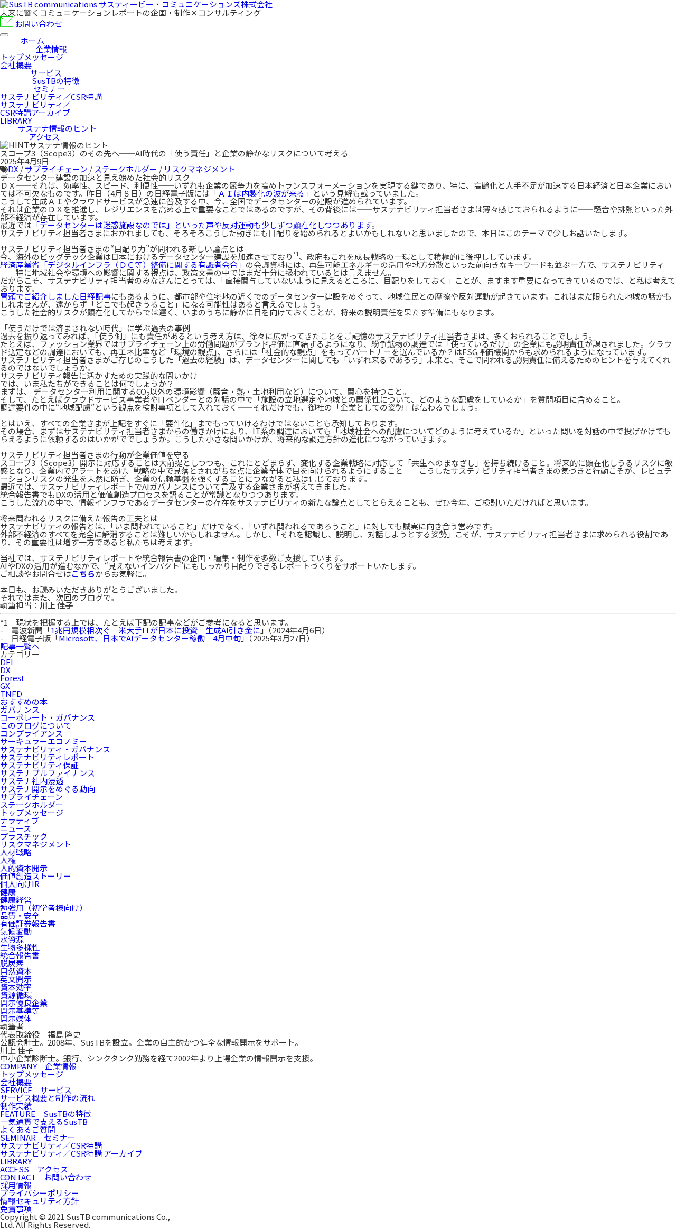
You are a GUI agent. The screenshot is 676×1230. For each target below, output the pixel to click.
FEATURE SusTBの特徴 (45, 1113)
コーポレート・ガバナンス (47, 717)
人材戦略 (16, 852)
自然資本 (16, 970)
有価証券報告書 (27, 923)
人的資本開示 (24, 867)
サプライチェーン (56, 168)
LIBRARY (16, 1161)
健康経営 (16, 899)
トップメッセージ (31, 812)
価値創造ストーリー (35, 875)
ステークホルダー (125, 168)
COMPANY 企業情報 (38, 1065)
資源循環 (16, 994)
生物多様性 (20, 947)
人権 (8, 859)
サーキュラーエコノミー (43, 741)
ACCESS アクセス (34, 1169)
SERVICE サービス (36, 1089)
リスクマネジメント (199, 168)
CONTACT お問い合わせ (45, 1176)
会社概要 (16, 1081)
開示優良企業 (24, 1002)
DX (13, 168)
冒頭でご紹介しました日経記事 (55, 296)
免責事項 (16, 1208)
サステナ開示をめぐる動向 (47, 788)
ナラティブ (19, 820)
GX (5, 685)
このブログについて (35, 725)
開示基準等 (20, 1010)
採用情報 (16, 1184)
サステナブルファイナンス (47, 772)
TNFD (11, 693)
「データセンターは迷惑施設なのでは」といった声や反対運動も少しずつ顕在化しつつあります (201, 224)
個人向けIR (20, 883)
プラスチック (24, 836)
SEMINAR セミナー (38, 1137)
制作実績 (16, 1105)
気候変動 (16, 931)
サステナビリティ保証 (39, 764)
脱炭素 (12, 962)
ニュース (15, 828)
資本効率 (16, 986)
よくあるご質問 (27, 1129)
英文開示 (16, 978)
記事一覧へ (20, 645)
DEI (6, 661)
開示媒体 (16, 1018)
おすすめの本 (24, 701)
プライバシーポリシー (39, 1192)
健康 (8, 891)
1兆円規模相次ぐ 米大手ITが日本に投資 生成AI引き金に (155, 630)
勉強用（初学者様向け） (43, 907)
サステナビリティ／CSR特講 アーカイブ (71, 1153)
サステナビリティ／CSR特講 (51, 1145)
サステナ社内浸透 (31, 780)
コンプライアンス (31, 733)
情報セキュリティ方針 (39, 1200)
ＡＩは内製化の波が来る (261, 193)
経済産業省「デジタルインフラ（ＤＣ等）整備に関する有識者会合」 (123, 264)
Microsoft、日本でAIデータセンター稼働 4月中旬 (150, 638)
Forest (12, 677)
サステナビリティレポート (47, 756)
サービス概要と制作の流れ (47, 1097)
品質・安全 (20, 915)
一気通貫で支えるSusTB (44, 1121)
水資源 (12, 939)
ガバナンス (20, 709)
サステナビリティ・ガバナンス (55, 748)
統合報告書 (20, 955)
